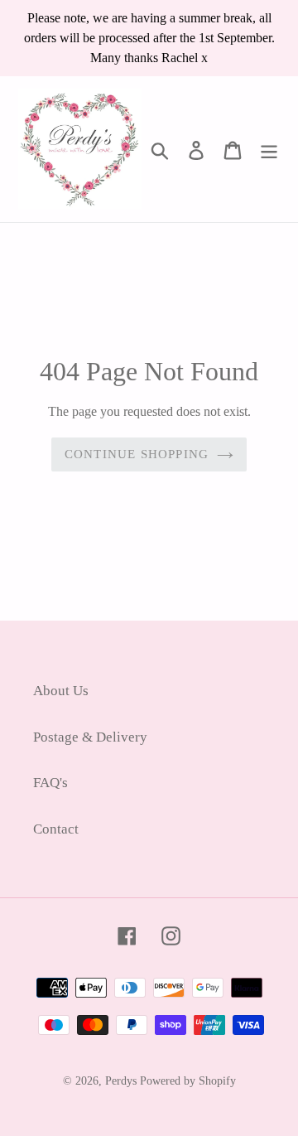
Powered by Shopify (188, 1081)
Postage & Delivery (90, 737)
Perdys (121, 1081)
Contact (56, 829)
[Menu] (269, 149)
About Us (61, 691)
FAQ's (50, 782)
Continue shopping (137, 454)
